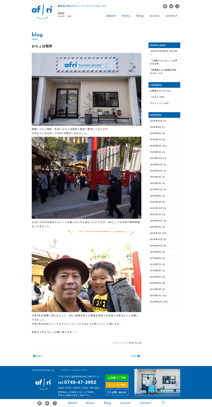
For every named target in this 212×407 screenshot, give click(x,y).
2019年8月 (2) (157, 258)
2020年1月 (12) (158, 233)
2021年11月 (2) (158, 208)
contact (171, 16)
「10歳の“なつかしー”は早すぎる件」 (163, 62)
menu (126, 16)
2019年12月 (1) (158, 239)
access (154, 16)
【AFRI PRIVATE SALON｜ (163, 52)
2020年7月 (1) (157, 227)
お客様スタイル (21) (160, 91)
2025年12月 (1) (158, 121)
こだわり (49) (157, 97)
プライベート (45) (159, 103)
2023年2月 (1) (157, 177)
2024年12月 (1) (158, 158)
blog (140, 16)
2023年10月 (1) (158, 171)
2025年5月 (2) (157, 152)
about (111, 16)
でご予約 (117, 378)
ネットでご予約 (117, 385)
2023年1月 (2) (157, 183)
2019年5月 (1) (157, 270)
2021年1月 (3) (157, 214)
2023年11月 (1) (158, 164)
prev (38, 356)
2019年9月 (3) (157, 252)
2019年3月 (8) (157, 283)
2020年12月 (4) (158, 220)
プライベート (119, 343)
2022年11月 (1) (158, 189)
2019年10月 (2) (158, 245)
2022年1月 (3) (157, 202)
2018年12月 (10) (159, 302)
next (134, 356)
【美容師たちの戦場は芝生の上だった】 (163, 71)
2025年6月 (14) (158, 146)
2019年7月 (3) (157, 264)
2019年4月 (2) (157, 277)
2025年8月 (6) (157, 133)
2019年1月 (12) (158, 295)
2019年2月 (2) (157, 289)
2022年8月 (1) (157, 196)
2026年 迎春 (65, 16)
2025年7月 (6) (157, 139)
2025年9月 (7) (157, 127)
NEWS (61, 13)
